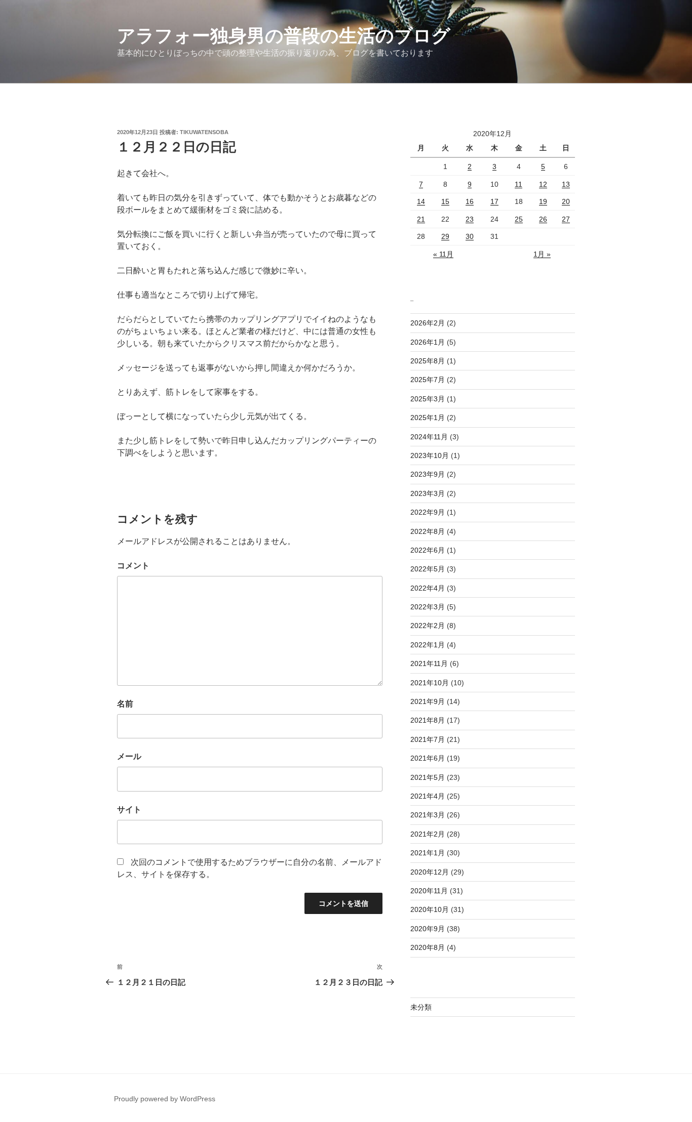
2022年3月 (427, 607)
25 (519, 219)
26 (543, 219)
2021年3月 (427, 815)
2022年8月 (427, 531)
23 (470, 219)
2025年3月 (427, 399)
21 (421, 219)
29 (445, 236)
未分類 (421, 1007)
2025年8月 (427, 361)
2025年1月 (427, 417)
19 (543, 201)
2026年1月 (427, 342)
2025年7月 (427, 380)
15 (445, 201)
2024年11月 (429, 437)
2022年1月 (427, 645)
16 (470, 201)
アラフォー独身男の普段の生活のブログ (283, 35)
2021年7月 (427, 739)
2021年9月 (427, 701)
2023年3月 (427, 493)
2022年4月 (427, 588)
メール (129, 756)
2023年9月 (427, 474)
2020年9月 (427, 929)
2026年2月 (427, 323)
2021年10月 (429, 683)
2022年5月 (427, 569)
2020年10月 (429, 909)
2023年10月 (429, 455)
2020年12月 (429, 872)
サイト (129, 809)
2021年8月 (427, 720)
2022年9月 (427, 512)
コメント (133, 565)
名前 (125, 703)
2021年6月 (427, 758)
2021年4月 (427, 796)
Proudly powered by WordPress (164, 1099)
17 (494, 201)
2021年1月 (427, 853)
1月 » (542, 254)
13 (566, 184)
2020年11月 (429, 891)
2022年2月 (427, 625)
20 (566, 201)
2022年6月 (427, 550)
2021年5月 (427, 777)
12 (543, 184)
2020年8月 (427, 947)
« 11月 (443, 254)
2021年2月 (427, 834)
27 (566, 219)
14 (421, 201)
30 (470, 236)
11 (518, 184)
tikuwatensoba (204, 132)
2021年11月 (429, 663)
